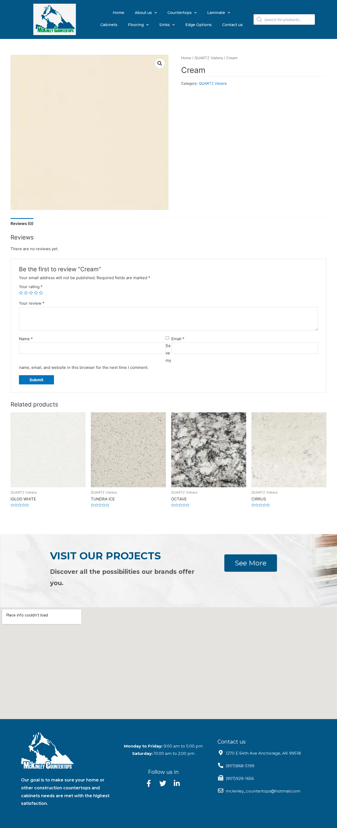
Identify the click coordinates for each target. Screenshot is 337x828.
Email (178, 338)
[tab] (22, 223)
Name (26, 338)
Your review (31, 303)
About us (143, 12)
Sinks (164, 24)
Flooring (136, 24)
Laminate (216, 12)
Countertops (179, 12)
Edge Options (198, 24)
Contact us (232, 24)
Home (118, 12)
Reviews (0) (22, 223)
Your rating (31, 286)
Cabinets (108, 24)
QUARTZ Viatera (209, 58)
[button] (250, 563)
